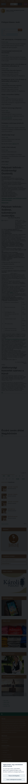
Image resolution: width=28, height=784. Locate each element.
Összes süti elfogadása (14, 775)
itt (16, 770)
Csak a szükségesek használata (14, 779)
